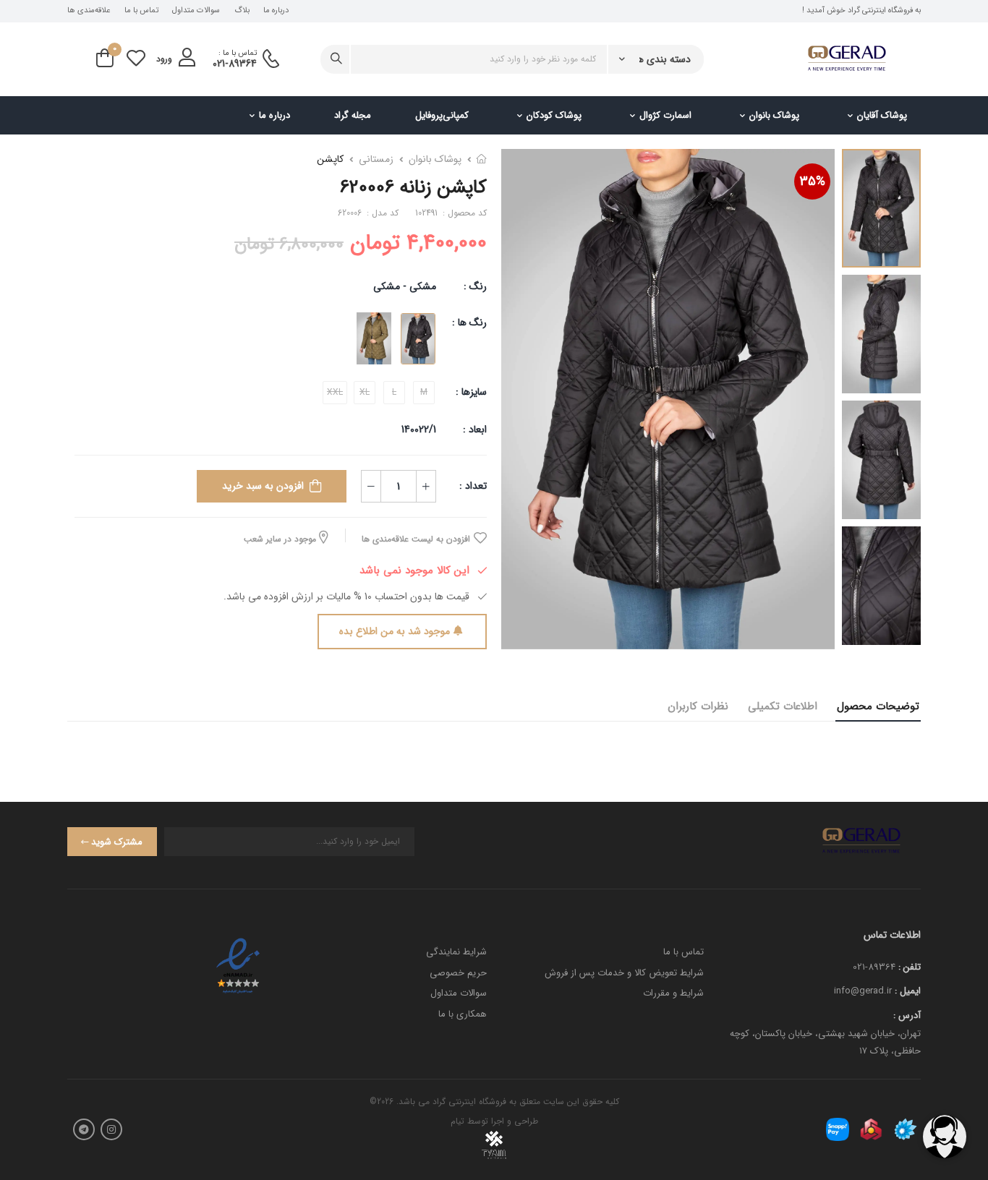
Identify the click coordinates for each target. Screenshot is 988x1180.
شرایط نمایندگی (456, 951)
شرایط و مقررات (673, 993)
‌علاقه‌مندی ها (88, 11)
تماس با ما (141, 11)
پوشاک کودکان (554, 115)
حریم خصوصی (458, 972)
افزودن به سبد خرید (263, 486)
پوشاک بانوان (774, 115)
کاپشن (330, 159)
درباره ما (276, 11)
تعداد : (473, 486)
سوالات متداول (196, 11)
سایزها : (471, 392)
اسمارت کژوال (665, 115)
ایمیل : (908, 991)
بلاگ (242, 11)
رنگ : (475, 286)
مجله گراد (352, 115)
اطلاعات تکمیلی (782, 706)
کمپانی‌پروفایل (442, 115)
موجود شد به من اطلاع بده (394, 631)
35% (812, 181)
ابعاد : (473, 429)
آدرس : (907, 1015)
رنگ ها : (469, 322)
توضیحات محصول (878, 706)
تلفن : (909, 967)
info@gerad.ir (863, 991)
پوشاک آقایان (882, 115)
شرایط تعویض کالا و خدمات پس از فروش (624, 972)
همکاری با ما (462, 1014)
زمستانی (376, 159)
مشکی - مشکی (404, 286)
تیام (457, 1121)
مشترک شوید (116, 842)
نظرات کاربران (698, 706)
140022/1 (418, 429)
